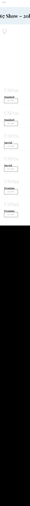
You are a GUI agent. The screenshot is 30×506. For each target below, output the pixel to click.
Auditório (3, 349)
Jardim (2, 353)
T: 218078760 (3, 486)
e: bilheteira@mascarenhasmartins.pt (12, 491)
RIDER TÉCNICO (4, 357)
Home (1, 347)
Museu (2, 351)
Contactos (3, 355)
